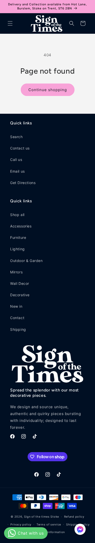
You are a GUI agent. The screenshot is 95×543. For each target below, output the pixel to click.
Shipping (18, 329)
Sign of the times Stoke (41, 516)
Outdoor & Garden (26, 260)
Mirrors (16, 272)
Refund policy (74, 516)
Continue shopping (47, 89)
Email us (17, 171)
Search (16, 137)
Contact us (20, 148)
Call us (16, 159)
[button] (10, 23)
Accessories (21, 226)
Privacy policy (20, 524)
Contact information (50, 532)
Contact (17, 318)
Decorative (20, 295)
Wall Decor (19, 283)
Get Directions (22, 182)
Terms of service (48, 524)
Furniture (18, 237)
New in (16, 306)
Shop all (17, 214)
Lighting (17, 249)
